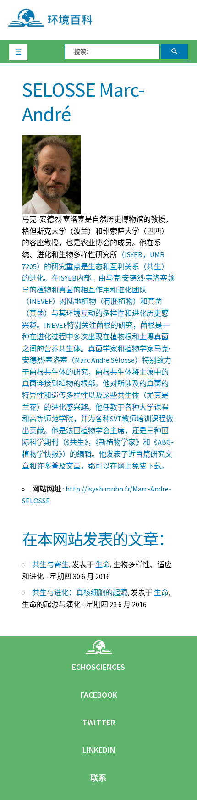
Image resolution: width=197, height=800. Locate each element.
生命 (102, 564)
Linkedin (98, 750)
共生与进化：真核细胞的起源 (79, 592)
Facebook (98, 695)
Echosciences (98, 667)
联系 (98, 778)
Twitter (98, 722)
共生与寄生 (50, 564)
